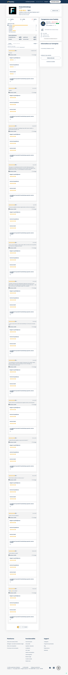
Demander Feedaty (55, 1)
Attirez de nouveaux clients (12, 641)
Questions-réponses (30, 646)
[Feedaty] (10, 2)
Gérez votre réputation (11, 646)
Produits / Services (16, 43)
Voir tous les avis (12, 32)
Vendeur (9, 43)
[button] (51, 29)
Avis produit (28, 643)
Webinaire (46, 650)
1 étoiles (10, 30)
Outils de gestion (29, 654)
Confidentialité (25, 667)
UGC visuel (28, 650)
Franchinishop (25, 7)
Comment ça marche (30, 1)
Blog (45, 646)
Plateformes (28, 661)
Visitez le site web (50, 58)
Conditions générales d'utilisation (13, 667)
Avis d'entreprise (29, 641)
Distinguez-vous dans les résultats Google (15, 643)
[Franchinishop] (12, 10)
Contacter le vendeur (50, 61)
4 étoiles (10, 26)
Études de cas (46, 648)
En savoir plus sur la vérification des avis (50, 38)
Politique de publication (35, 667)
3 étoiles (10, 28)
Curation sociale (29, 658)
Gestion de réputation (30, 652)
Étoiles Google (28, 656)
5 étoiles (10, 25)
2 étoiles (10, 29)
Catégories (46, 641)
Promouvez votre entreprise (12, 648)
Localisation (28, 648)
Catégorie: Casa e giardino (46, 55)
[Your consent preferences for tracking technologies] (66, 673)
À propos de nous (39, 1)
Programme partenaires (49, 643)
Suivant (25, 627)
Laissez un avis (55, 10)
